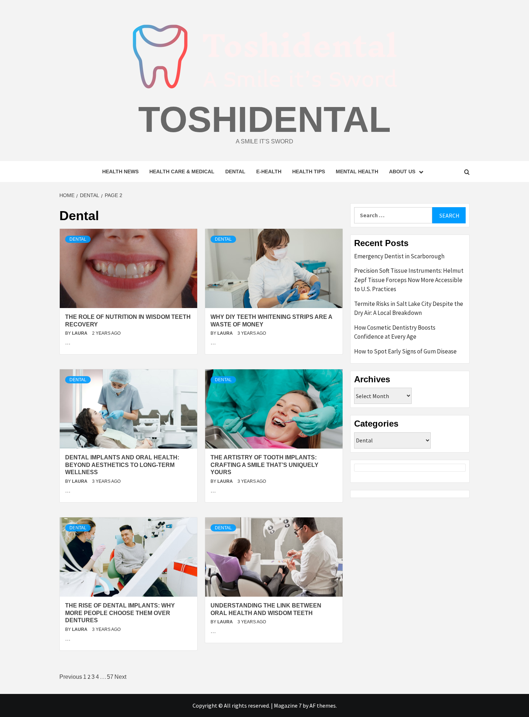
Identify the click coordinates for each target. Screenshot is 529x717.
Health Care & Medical (181, 171)
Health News (120, 171)
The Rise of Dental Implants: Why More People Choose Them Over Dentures (120, 613)
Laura (80, 333)
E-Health (268, 171)
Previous (70, 677)
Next (120, 677)
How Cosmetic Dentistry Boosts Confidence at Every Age (394, 332)
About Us (402, 171)
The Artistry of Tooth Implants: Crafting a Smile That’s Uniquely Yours (264, 465)
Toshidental (264, 119)
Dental (235, 171)
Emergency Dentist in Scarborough (399, 256)
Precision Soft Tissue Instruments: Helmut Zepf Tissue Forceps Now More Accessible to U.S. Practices (409, 280)
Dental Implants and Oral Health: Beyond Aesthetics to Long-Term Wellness (122, 465)
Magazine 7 (288, 705)
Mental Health (357, 171)
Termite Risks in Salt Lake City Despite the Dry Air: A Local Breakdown (408, 308)
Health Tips (308, 171)
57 (110, 677)
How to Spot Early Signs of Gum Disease (405, 351)
